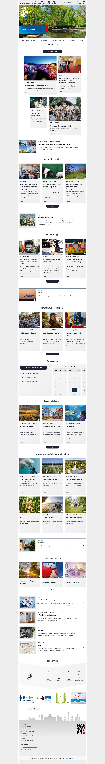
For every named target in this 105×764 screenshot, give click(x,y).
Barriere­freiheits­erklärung (27, 731)
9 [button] (83, 378)
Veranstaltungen (29, 3)
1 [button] (79, 374)
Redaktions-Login (25, 752)
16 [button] (84, 382)
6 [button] (69, 378)
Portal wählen (68, 2)
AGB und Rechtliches (26, 726)
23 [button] (84, 386)
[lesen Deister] (29, 515)
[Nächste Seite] (56, 589)
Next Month (84, 366)
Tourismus (72, 40)
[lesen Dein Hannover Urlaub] (29, 424)
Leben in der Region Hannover (28, 40)
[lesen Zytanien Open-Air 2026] (65, 116)
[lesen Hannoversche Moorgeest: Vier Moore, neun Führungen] (75, 183)
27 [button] (56, 374)
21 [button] (74, 386)
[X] (38, 709)
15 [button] (79, 382)
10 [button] (56, 382)
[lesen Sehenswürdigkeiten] (52, 476)
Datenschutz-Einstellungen (27, 740)
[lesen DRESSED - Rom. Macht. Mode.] (38, 112)
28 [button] (60, 374)
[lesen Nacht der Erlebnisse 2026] (40, 75)
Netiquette (23, 733)
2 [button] (83, 374)
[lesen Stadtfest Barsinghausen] (29, 331)
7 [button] (74, 378)
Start (20, 3)
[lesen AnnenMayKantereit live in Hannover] (75, 331)
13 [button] (70, 382)
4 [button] (60, 378)
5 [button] (65, 378)
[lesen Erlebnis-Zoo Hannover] (29, 476)
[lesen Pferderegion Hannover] (75, 515)
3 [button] (55, 378)
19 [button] (65, 386)
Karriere (54, 3)
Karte (23, 3)
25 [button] (60, 390)
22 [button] (79, 386)
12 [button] (65, 382)
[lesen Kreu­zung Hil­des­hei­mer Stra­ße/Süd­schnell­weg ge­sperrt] (75, 258)
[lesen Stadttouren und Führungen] (52, 424)
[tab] (51, 589)
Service (81, 40)
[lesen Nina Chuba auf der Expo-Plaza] (52, 331)
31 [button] (74, 374)
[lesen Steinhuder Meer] (52, 515)
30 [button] (70, 374)
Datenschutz (24, 728)
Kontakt (23, 738)
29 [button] (65, 374)
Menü (84, 3)
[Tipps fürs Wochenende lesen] (52, 21)
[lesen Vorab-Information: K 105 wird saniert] (52, 258)
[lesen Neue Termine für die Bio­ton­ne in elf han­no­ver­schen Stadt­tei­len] (29, 258)
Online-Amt (48, 3)
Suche (79, 3)
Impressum (23, 724)
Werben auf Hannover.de (27, 735)
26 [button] (65, 390)
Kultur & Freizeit (43, 40)
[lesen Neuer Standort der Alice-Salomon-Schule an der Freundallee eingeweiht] (69, 74)
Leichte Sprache (41, 3)
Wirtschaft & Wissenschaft (58, 40)
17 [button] (56, 386)
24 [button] (56, 390)
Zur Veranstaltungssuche (35, 367)
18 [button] (60, 386)
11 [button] (60, 382)
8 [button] (79, 378)
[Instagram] (34, 709)
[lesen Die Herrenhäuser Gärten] (75, 476)
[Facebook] (31, 709)
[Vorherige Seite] (48, 589)
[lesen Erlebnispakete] (75, 424)
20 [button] (70, 386)
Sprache (35, 3)
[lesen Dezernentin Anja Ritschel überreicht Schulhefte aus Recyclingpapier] (29, 183)
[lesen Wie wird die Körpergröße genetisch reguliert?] (52, 183)
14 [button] (74, 382)
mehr (52, 206)
